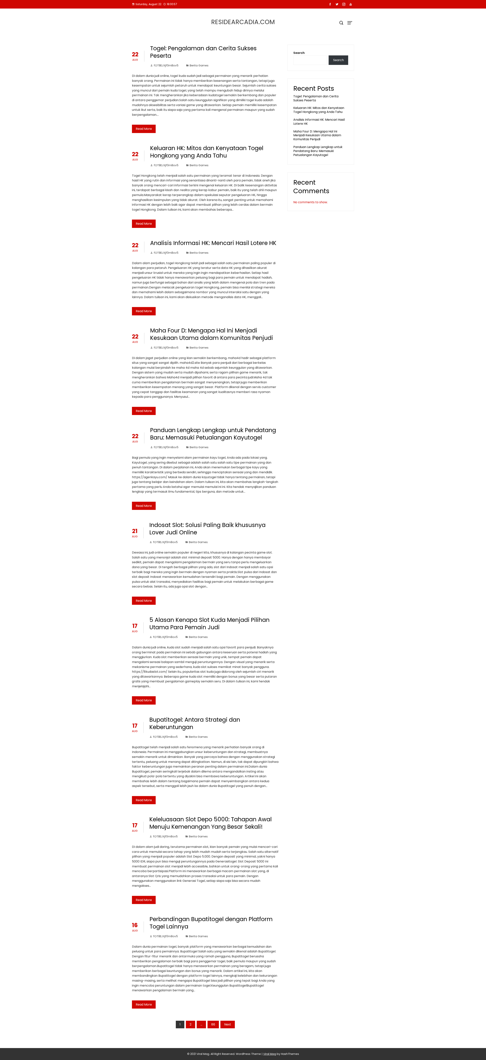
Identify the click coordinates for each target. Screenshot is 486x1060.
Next (227, 1024)
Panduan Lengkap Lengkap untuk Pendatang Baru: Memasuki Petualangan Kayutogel (213, 434)
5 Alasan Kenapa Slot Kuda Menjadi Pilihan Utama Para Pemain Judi (209, 623)
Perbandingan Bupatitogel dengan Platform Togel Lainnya (211, 923)
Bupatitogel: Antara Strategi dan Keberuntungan (194, 723)
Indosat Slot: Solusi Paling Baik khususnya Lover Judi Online (207, 528)
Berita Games (199, 65)
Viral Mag (269, 1054)
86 (213, 1024)
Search (299, 53)
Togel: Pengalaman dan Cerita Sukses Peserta (203, 52)
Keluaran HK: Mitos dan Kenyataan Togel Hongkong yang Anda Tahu (206, 152)
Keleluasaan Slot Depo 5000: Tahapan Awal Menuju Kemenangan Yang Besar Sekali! (210, 823)
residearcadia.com (243, 22)
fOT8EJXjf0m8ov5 (166, 65)
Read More (144, 129)
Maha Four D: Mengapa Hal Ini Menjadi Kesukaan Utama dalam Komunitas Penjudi (211, 334)
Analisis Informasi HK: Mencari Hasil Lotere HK (213, 243)
